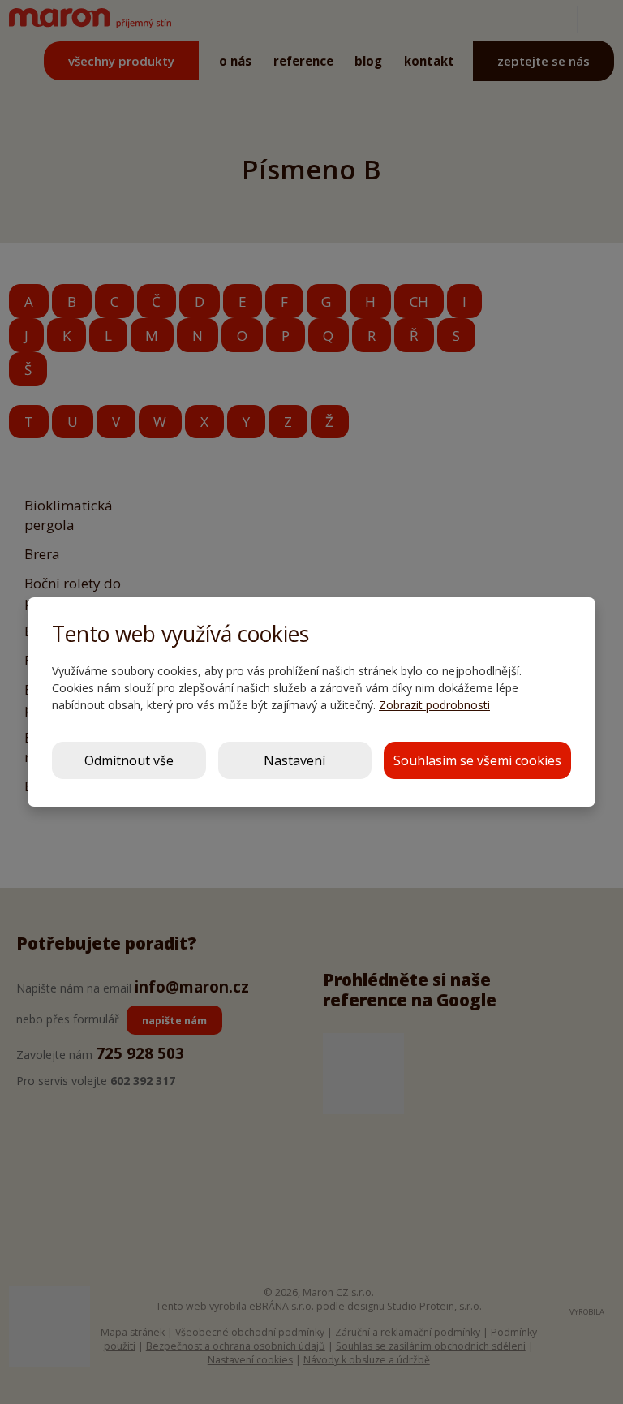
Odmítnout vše (129, 760)
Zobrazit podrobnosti (434, 705)
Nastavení (294, 760)
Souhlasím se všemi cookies (477, 760)
